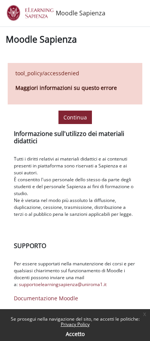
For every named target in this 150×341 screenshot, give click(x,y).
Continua (75, 117)
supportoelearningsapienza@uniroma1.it (63, 284)
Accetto (75, 334)
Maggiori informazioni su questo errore (66, 87)
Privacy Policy (75, 324)
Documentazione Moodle (46, 298)
